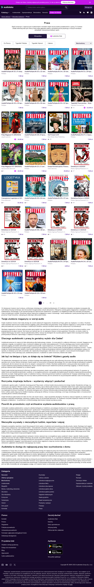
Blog (2, 550)
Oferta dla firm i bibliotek (56, 530)
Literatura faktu (43, 483)
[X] (15, 565)
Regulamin (4, 525)
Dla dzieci (4, 492)
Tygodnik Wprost (37, 43)
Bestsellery (37, 13)
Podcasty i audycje (45, 503)
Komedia (4, 509)
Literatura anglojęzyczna (46, 481)
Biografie (4, 486)
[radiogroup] (47, 36)
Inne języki (4, 506)
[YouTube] (7, 565)
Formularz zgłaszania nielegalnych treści (14, 533)
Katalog (4, 12)
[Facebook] (2, 565)
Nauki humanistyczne (45, 500)
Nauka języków (43, 497)
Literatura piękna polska (46, 492)
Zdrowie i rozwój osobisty (84, 486)
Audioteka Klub (53, 519)
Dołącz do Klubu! (55, 12)
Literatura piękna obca (46, 489)
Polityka (41, 506)
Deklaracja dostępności (8, 536)
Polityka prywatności (8, 527)
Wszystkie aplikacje (54, 557)
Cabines (50, 43)
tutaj (71, 584)
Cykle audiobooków (7, 556)
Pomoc (3, 522)
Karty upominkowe (54, 525)
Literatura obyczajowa (46, 486)
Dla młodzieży (5, 495)
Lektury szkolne (44, 478)
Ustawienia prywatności (9, 530)
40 (50, 303)
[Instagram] (11, 565)
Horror (3, 503)
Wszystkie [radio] (38, 36)
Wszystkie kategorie (18, 17)
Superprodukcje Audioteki (84, 483)
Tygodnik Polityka (21, 43)
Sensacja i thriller (81, 481)
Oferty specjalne (7, 478)
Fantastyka (5, 500)
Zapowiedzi (5, 553)
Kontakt (4, 519)
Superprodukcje (27, 13)
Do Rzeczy (7, 43)
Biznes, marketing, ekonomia (10, 489)
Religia (78, 475)
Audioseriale (16, 13)
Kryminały (42, 475)
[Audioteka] (7, 7)
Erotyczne (4, 497)
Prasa (40, 509)
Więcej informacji (68, 2)
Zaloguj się (88, 7)
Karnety (50, 522)
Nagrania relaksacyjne (46, 495)
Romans (78, 478)
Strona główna (5, 17)
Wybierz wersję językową (9, 545)
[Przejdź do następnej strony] (53, 303)
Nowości (45, 13)
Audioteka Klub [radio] (57, 36)
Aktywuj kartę (52, 527)
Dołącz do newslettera (8, 548)
